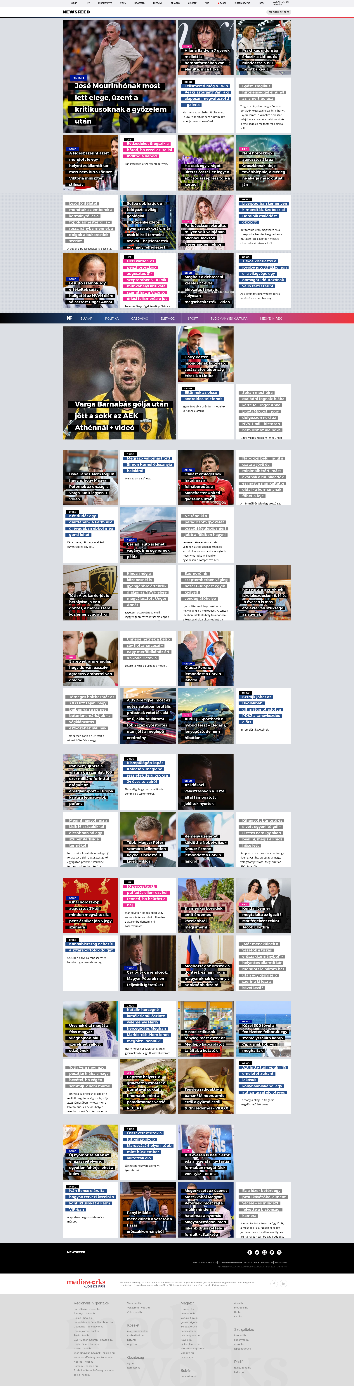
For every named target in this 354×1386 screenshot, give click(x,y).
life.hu (237, 1312)
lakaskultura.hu (189, 1317)
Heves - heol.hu (83, 1348)
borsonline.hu (189, 1376)
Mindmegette (105, 3)
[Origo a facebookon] (249, 1252)
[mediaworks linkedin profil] (283, 1283)
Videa (123, 3)
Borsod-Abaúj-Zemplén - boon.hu (93, 1322)
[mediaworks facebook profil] (274, 1283)
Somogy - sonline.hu (86, 1365)
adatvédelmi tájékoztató (204, 1263)
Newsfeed (139, 3)
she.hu (238, 1316)
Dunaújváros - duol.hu (87, 1330)
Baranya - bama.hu (85, 1313)
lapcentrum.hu (242, 1348)
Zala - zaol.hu (135, 1312)
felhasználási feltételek (230, 1263)
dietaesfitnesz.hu (190, 1344)
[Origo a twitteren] (257, 1252)
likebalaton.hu (189, 1326)
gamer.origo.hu (189, 1322)
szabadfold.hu (135, 1335)
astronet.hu (187, 1309)
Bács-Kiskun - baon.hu (87, 1309)
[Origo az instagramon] (264, 1252)
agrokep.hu (133, 1367)
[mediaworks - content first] (86, 1283)
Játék (261, 3)
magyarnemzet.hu (137, 1330)
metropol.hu (241, 1307)
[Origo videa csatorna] (272, 1252)
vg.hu (130, 1363)
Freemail (157, 3)
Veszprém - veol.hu (138, 1307)
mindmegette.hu (190, 1335)
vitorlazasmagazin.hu (193, 1348)
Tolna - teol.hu (82, 1374)
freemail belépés (279, 12)
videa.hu (239, 1344)
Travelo (175, 3)
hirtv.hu (131, 1339)
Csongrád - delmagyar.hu (88, 1326)
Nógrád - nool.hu (83, 1361)
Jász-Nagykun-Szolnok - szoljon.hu (94, 1352)
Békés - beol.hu (83, 1317)
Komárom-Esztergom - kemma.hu (93, 1357)
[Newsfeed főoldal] (76, 1252)
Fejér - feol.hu (82, 1335)
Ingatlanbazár (242, 3)
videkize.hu (187, 1352)
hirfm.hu (239, 1372)
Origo (74, 3)
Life (88, 3)
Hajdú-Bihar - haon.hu (87, 1344)
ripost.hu (239, 1303)
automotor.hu (188, 1313)
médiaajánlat (281, 1263)
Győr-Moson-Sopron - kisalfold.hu (93, 1339)
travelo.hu (186, 1339)
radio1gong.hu (242, 1367)
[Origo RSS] (279, 1252)
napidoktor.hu (189, 1330)
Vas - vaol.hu (134, 1303)
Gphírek (192, 3)
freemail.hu (240, 1335)
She (207, 3)
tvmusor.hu (187, 1357)
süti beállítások (251, 1263)
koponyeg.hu (241, 1339)
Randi (223, 3)
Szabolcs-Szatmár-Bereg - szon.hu (94, 1370)
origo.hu (132, 1344)
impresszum (267, 1263)
